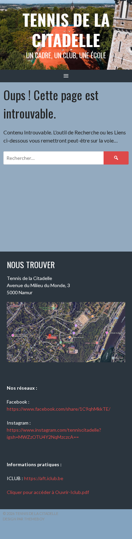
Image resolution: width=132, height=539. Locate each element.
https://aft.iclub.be (43, 478)
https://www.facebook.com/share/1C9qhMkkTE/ (58, 409)
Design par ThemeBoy (24, 519)
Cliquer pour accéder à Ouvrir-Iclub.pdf (48, 492)
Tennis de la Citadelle (66, 29)
